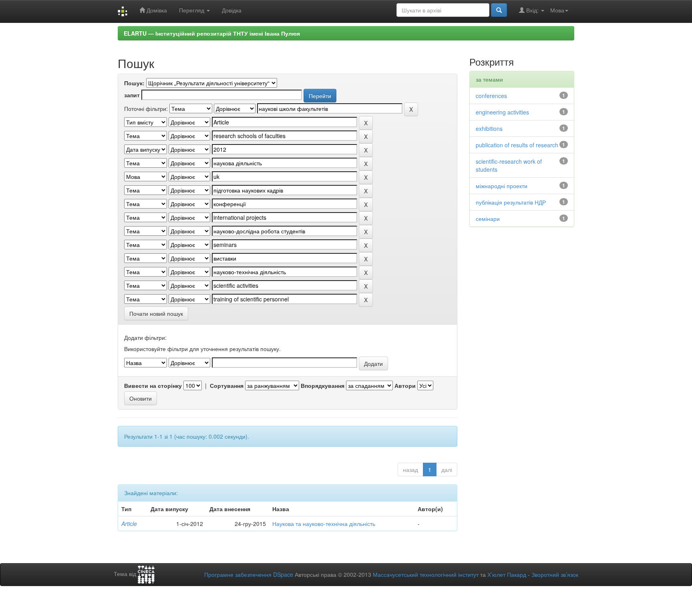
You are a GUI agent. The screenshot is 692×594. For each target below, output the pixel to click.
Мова (557, 10)
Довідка (231, 10)
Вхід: (532, 10)
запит (132, 95)
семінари (488, 219)
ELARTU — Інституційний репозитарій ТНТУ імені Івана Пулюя (212, 33)
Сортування (226, 385)
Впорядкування (322, 385)
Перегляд (192, 10)
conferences (491, 96)
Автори (405, 385)
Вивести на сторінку (153, 385)
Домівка (156, 10)
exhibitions (489, 128)
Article (129, 524)
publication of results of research (517, 145)
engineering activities (502, 112)
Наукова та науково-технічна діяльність (323, 524)
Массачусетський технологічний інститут (426, 574)
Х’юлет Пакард (506, 574)
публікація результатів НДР (511, 202)
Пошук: (134, 83)
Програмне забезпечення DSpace (248, 574)
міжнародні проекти (501, 186)
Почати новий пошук (156, 313)
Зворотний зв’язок (554, 574)
